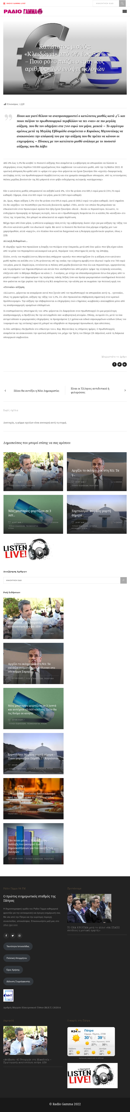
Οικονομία (43, 812)
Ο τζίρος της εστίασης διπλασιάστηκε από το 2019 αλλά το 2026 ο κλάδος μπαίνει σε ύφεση (31, 797)
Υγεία (11, 528)
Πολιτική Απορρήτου (16, 958)
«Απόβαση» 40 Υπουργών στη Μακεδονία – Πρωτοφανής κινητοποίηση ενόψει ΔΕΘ (26, 622)
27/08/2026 (17, 633)
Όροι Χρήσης (13, 970)
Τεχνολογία (32, 526)
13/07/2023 (76, 937)
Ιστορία (93, 526)
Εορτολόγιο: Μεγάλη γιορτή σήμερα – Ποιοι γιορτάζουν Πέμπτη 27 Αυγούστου (33, 756)
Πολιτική (30, 485)
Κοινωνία (76, 528)
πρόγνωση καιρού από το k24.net (91, 1058)
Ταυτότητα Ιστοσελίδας (17, 946)
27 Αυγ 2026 (16, 482)
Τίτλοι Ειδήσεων (16, 485)
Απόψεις (31, 812)
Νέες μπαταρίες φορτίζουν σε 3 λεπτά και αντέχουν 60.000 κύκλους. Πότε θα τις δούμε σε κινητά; (32, 709)
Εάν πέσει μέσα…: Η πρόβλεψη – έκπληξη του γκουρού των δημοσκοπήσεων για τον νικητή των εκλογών (30, 846)
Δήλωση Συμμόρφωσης (18, 981)
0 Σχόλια (54, 482)
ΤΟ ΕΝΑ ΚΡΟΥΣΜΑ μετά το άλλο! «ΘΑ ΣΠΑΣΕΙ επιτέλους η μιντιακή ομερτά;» (93, 929)
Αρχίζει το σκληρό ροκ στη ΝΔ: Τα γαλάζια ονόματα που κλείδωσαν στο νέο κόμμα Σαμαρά (31, 667)
